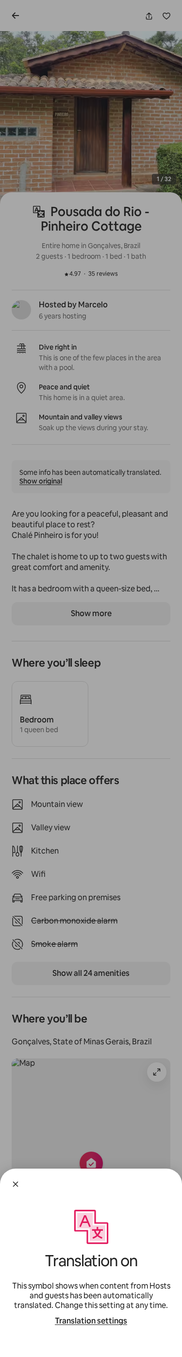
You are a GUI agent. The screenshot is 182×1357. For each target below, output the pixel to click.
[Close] (15, 1184)
